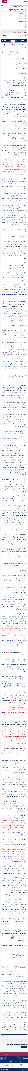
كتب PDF (22, 13)
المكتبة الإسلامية (17, 10)
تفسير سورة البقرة (14, 31)
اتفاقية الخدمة (17, 1054)
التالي (3, 1035)
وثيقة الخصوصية (24, 1054)
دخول (4, 1)
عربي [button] (24, 1)
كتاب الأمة (22, 16)
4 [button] (23, 40)
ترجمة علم (17, 1044)
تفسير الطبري (20, 31)
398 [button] (14, 40)
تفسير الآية (24, 1044)
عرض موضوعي (21, 24)
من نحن (7, 1054)
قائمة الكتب (21, 21)
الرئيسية (24, 31)
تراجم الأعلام (21, 26)
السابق (6, 1035)
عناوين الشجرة (10, 1044)
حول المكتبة (21, 18)
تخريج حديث (23, 1046)
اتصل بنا (12, 1054)
